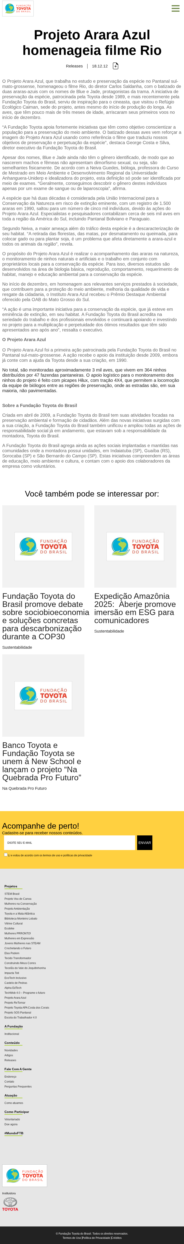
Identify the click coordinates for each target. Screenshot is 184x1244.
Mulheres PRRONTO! (17, 933)
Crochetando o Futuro (17, 948)
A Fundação (13, 1026)
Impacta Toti (11, 973)
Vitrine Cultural (13, 923)
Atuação (10, 1095)
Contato (9, 1081)
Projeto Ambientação (17, 908)
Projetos (10, 886)
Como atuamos (13, 1103)
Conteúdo (12, 1043)
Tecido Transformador (17, 958)
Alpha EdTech (13, 987)
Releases (10, 1060)
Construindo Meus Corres (20, 963)
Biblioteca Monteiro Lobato (20, 918)
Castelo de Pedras (15, 982)
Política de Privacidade (96, 1238)
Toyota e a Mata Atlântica (19, 913)
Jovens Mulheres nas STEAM (22, 943)
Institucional (11, 1034)
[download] (115, 66)
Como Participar (16, 1112)
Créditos (116, 1238)
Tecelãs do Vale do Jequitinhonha (25, 968)
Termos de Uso (72, 1238)
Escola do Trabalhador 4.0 (20, 1017)
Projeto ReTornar (14, 1002)
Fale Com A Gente (18, 1069)
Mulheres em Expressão (19, 938)
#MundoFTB (13, 1133)
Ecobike (9, 928)
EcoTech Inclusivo (15, 978)
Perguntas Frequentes (18, 1086)
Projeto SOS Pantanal (17, 1012)
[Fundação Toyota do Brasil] (18, 17)
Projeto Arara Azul (15, 997)
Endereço (10, 1076)
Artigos (8, 1055)
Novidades (11, 1050)
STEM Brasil (12, 893)
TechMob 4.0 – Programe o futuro (24, 992)
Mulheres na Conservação (20, 903)
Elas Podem (11, 953)
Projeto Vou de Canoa (17, 898)
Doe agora (11, 1124)
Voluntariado (12, 1119)
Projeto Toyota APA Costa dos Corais (26, 1007)
